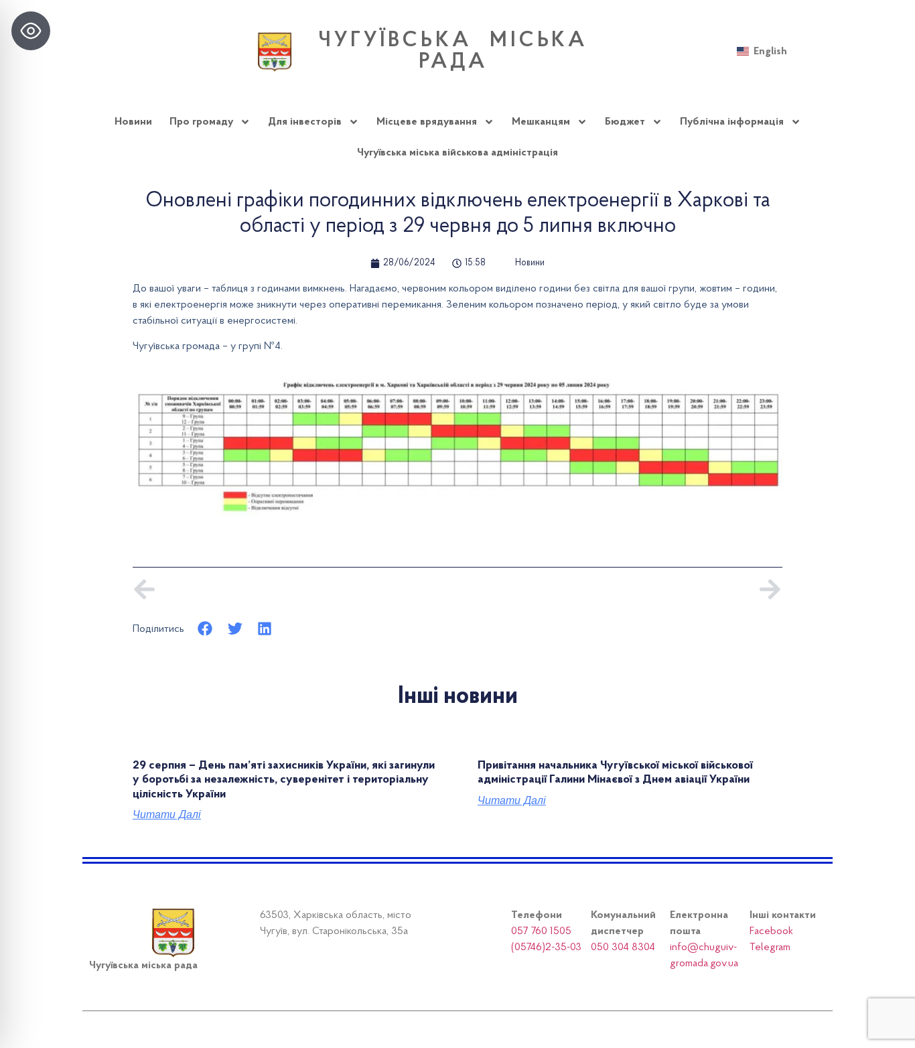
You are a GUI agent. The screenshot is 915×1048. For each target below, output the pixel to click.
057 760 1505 (541, 931)
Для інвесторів (305, 122)
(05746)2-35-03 (546, 947)
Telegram (770, 947)
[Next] (620, 589)
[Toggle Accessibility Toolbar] (31, 31)
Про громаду (201, 122)
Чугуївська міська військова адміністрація (457, 152)
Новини (133, 122)
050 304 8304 (623, 947)
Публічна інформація (732, 122)
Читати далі (167, 814)
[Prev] (295, 589)
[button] (205, 629)
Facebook (771, 931)
